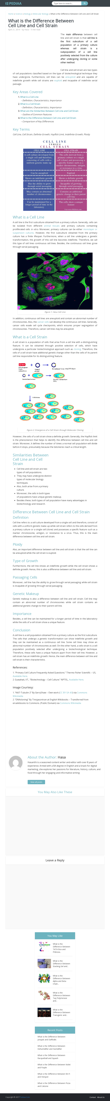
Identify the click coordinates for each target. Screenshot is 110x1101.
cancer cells (43, 321)
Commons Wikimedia (70, 703)
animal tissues (52, 225)
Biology (27, 14)
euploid (58, 80)
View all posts (36, 782)
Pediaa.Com (25, 1097)
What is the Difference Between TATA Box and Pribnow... (61, 948)
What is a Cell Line (29, 96)
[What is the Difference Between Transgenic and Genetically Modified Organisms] (45, 1012)
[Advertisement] (36, 51)
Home (11, 14)
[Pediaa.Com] (14, 3)
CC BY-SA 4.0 (66, 692)
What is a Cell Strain (30, 103)
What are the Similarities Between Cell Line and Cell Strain (49, 110)
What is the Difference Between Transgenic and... (61, 1012)
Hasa (27, 29)
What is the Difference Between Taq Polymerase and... (61, 996)
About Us (100, 1097)
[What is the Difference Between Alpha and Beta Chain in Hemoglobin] (45, 978)
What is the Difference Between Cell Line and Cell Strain (48, 117)
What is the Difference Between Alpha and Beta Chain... (61, 979)
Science (19, 14)
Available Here (20, 676)
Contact (93, 1097)
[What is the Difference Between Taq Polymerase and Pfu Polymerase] (45, 995)
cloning (77, 349)
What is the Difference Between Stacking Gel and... (61, 964)
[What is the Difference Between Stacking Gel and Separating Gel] (45, 963)
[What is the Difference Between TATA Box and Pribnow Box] (45, 946)
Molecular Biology (40, 14)
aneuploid (70, 76)
